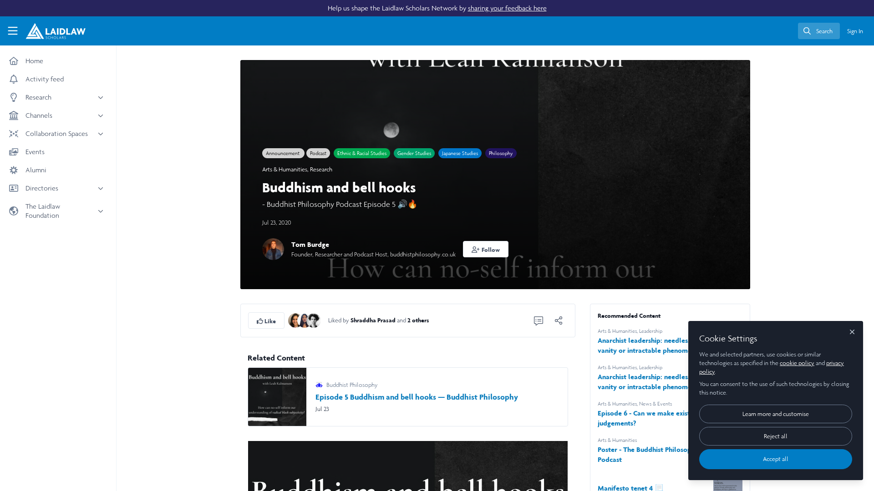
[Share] (558, 320)
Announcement (283, 153)
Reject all (776, 436)
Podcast (318, 153)
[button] (485, 249)
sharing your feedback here (507, 8)
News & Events (655, 404)
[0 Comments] (538, 320)
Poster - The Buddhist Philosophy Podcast (648, 454)
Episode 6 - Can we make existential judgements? (653, 418)
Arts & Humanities (284, 169)
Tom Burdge (310, 244)
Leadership (650, 331)
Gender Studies (414, 153)
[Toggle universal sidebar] (12, 31)
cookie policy (797, 363)
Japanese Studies (460, 153)
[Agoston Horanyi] (313, 320)
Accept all (775, 459)
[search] (819, 31)
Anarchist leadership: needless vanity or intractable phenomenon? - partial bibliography (652, 346)
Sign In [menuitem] (855, 31)
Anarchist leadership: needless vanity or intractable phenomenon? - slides (652, 382)
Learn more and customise (775, 414)
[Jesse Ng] (304, 320)
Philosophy (501, 153)
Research (321, 169)
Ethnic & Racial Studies (361, 153)
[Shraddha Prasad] (295, 320)
